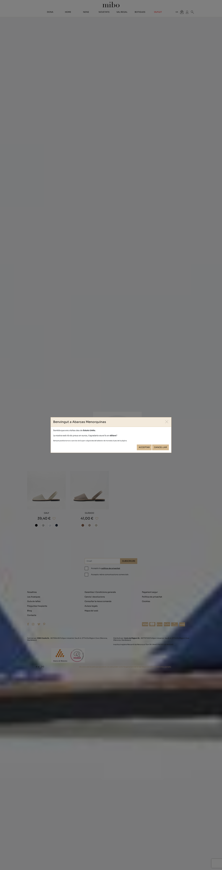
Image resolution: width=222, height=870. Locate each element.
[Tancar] (166, 421)
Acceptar (144, 447)
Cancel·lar (160, 447)
